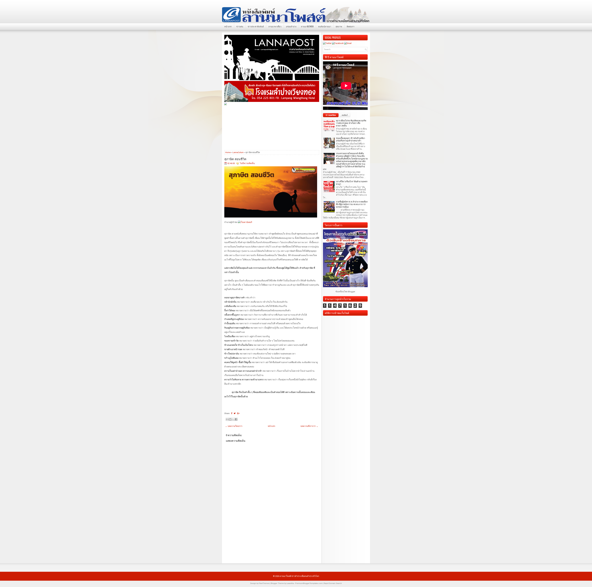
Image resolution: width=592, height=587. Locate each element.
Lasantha (290, 583)
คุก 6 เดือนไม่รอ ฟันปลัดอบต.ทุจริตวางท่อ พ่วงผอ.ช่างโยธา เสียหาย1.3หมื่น (351, 123)
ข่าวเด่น (239, 26)
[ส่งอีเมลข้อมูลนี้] (227, 419)
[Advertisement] (271, 127)
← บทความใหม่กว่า (233, 426)
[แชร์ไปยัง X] (233, 419)
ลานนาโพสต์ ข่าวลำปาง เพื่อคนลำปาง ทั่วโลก (299, 576)
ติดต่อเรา (350, 26)
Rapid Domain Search (333, 583)
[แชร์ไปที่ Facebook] (236, 419)
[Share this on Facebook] (231, 413)
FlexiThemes (264, 583)
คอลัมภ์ (345, 115)
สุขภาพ (339, 26)
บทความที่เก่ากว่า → (309, 426)
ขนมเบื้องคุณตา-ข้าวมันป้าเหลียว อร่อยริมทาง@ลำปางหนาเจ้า (350, 139)
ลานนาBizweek (307, 26)
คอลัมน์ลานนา (324, 26)
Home (228, 152)
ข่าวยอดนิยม (331, 115)
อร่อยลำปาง (291, 26)
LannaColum (238, 152)
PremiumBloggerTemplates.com (309, 583)
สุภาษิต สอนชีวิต (235, 158)
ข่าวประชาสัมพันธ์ (256, 26)
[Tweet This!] (234, 413)
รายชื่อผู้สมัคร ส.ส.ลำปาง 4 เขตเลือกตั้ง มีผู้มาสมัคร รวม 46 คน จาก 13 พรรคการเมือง (352, 204)
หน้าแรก (228, 26)
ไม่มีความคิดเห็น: (247, 163)
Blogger (351, 291)
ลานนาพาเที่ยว (274, 26)
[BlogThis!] (230, 419)
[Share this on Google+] (238, 413)
